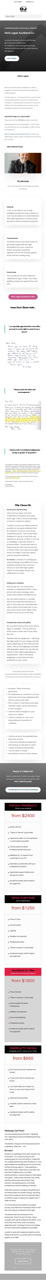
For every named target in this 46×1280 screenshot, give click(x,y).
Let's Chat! (12, 58)
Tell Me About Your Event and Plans (23, 790)
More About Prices (15, 147)
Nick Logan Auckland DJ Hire (23, 297)
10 (31, 1267)
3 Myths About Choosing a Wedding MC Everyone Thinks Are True (23, 1252)
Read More (23, 1261)
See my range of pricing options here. (18, 134)
